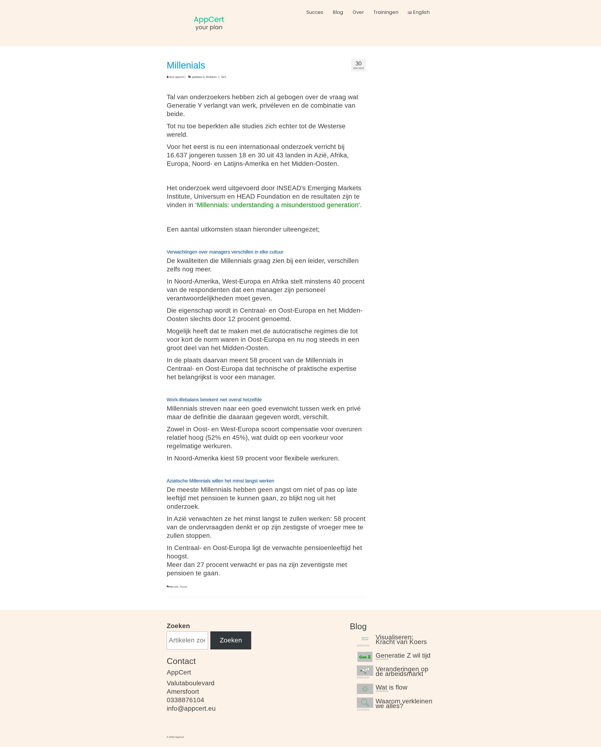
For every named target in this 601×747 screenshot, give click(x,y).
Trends (183, 586)
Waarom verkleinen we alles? (404, 703)
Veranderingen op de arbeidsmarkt (402, 670)
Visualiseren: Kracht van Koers (401, 638)
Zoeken (178, 625)
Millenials (173, 586)
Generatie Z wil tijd (403, 655)
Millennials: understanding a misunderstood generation (277, 205)
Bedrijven (211, 77)
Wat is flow (391, 687)
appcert (179, 77)
